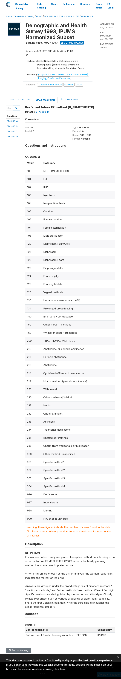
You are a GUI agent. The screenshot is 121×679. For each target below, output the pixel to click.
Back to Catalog (19, 650)
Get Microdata (73, 42)
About (54, 4)
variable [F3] (87, 16)
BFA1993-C (12, 126)
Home (9, 16)
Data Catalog (41, 6)
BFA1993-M (12, 136)
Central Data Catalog (24, 16)
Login (110, 7)
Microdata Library (21, 6)
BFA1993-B (12, 131)
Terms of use (98, 6)
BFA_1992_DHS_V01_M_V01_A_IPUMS (61, 16)
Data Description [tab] (45, 100)
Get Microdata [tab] (70, 99)
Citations (85, 4)
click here (60, 669)
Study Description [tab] (20, 99)
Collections (69, 4)
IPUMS (39, 16)
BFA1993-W (12, 121)
